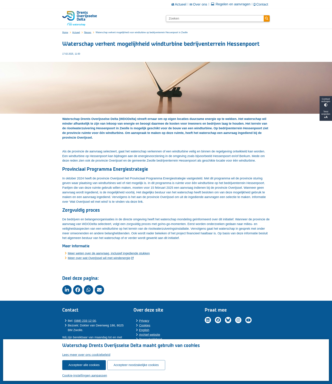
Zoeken (267, 18)
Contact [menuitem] (262, 4)
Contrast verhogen (325, 100)
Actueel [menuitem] (180, 4)
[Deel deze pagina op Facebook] (77, 289)
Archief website (149, 334)
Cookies (144, 325)
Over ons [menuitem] (200, 4)
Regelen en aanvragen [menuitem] (233, 4)
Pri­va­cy (144, 320)
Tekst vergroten (325, 112)
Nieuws (87, 32)
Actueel (76, 32)
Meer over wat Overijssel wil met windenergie (99, 258)
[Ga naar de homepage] (79, 18)
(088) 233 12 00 (85, 320)
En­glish (144, 330)
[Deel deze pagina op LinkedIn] (67, 289)
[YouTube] (248, 320)
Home (65, 32)
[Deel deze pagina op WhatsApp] (88, 289)
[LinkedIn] (208, 320)
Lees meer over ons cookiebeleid (86, 355)
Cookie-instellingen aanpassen (84, 375)
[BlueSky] (228, 320)
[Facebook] (218, 320)
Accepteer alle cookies (84, 365)
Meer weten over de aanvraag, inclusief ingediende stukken (109, 253)
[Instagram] (238, 320)
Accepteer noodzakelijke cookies (136, 365)
